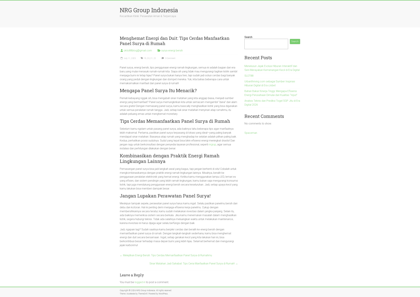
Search (248, 37)
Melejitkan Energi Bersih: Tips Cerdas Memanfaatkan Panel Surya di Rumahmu (166, 255)
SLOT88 (248, 75)
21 (151, 58)
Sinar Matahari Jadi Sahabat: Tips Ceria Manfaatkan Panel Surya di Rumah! (193, 263)
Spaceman (250, 132)
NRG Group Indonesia (149, 10)
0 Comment (170, 58)
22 (155, 58)
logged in (140, 282)
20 (148, 58)
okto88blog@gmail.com (138, 50)
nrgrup (212, 144)
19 (145, 58)
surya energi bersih (172, 50)
